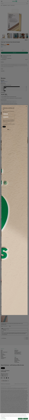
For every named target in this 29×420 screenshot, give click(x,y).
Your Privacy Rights (3, 418)
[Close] (26, 106)
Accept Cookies (20, 418)
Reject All (25, 418)
